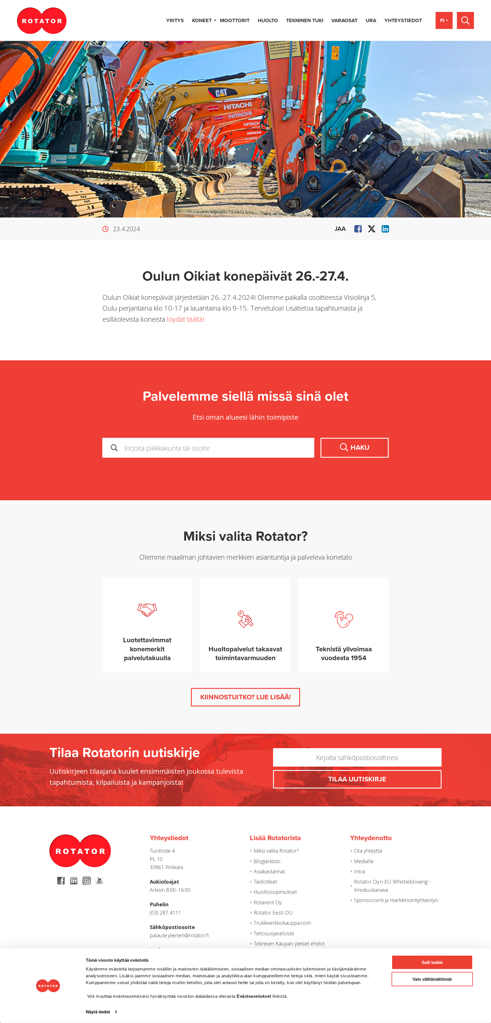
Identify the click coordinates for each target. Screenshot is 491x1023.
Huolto (268, 20)
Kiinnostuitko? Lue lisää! (245, 697)
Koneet (202, 20)
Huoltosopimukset (275, 891)
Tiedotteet (265, 881)
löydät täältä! (185, 319)
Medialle (364, 861)
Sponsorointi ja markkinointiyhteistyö (396, 900)
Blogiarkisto (267, 861)
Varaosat (344, 20)
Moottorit (234, 20)
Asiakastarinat (269, 871)
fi (442, 20)
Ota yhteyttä (368, 850)
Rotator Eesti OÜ (273, 912)
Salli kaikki (432, 962)
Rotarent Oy (268, 902)
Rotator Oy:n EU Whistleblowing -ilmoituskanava (392, 885)
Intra (359, 871)
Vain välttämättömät (432, 978)
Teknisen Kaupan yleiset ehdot (289, 943)
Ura (371, 20)
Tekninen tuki (304, 20)
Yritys (175, 20)
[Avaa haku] (465, 20)
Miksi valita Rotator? (276, 850)
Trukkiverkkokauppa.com (282, 922)
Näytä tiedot (98, 1011)
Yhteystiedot (403, 20)
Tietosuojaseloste (274, 933)
